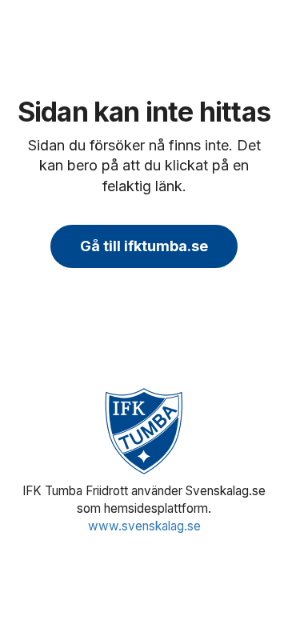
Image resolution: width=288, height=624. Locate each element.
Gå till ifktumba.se (144, 246)
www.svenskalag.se (144, 526)
